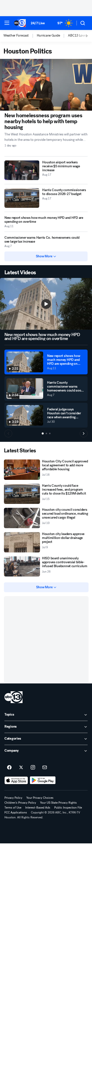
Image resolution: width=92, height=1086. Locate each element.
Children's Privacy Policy (20, 802)
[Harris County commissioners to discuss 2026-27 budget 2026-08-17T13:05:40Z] (21, 198)
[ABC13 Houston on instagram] (33, 767)
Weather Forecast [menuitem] (16, 35)
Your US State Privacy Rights (58, 802)
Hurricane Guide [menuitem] (48, 35)
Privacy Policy (13, 797)
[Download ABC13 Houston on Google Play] (43, 780)
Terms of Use (12, 807)
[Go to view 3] (50, 433)
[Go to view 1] (43, 433)
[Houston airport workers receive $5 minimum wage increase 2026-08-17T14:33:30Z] (21, 170)
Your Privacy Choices (39, 797)
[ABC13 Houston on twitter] (21, 767)
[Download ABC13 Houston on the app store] (16, 780)
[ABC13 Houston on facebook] (9, 767)
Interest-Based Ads (37, 807)
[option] (20, 36)
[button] (7, 23)
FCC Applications (15, 812)
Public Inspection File (68, 807)
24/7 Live (38, 23)
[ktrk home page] (13, 697)
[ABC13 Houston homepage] (20, 23)
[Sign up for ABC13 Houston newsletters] (45, 767)
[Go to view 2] (46, 433)
